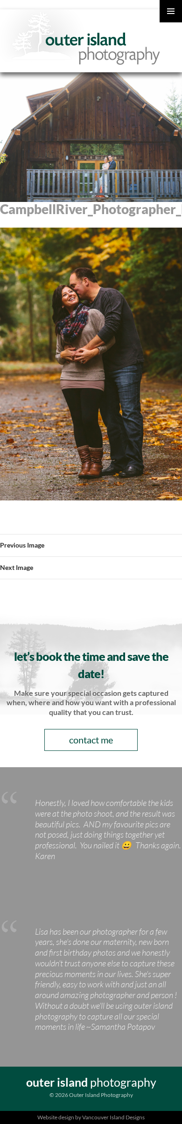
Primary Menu (171, 11)
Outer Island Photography (81, 37)
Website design (55, 1117)
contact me (91, 739)
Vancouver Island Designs (113, 1117)
